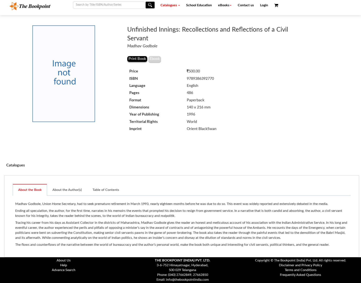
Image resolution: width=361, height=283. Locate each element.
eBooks (223, 5)
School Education (199, 5)
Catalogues (169, 5)
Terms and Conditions (301, 270)
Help (63, 265)
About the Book (30, 190)
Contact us (246, 5)
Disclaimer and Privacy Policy (300, 265)
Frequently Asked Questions (300, 275)
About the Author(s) (67, 190)
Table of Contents (106, 190)
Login (264, 5)
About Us (64, 260)
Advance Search (63, 270)
